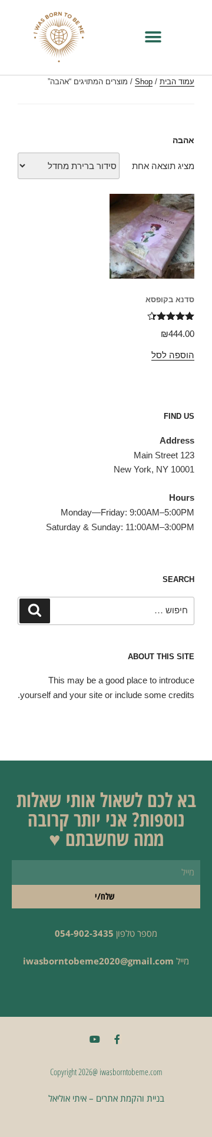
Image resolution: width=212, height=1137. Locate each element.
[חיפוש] (34, 611)
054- (64, 933)
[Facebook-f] (117, 1039)
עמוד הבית (177, 81)
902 (82, 933)
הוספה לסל (172, 355)
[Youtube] (95, 1039)
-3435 (102, 933)
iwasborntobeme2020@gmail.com (98, 961)
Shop (144, 81)
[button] (153, 37)
